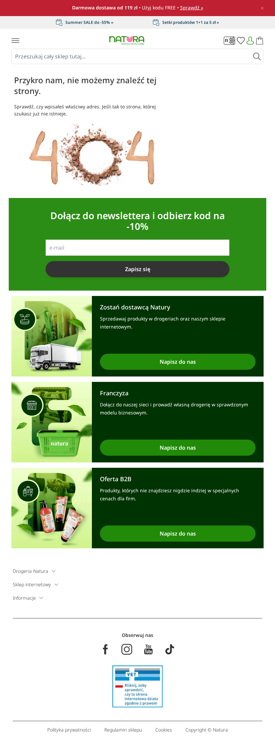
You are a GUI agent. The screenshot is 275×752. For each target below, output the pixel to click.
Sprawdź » (191, 7)
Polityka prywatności (69, 729)
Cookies (163, 729)
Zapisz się (137, 269)
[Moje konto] (250, 41)
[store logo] (126, 40)
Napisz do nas (178, 361)
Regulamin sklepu (123, 729)
